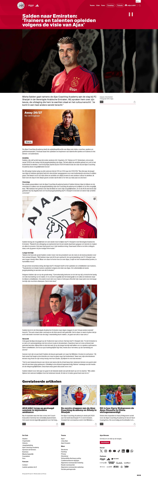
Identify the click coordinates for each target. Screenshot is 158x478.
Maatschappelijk (27, 454)
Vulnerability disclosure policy (71, 458)
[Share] (134, 102)
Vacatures (64, 450)
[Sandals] (119, 463)
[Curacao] (103, 463)
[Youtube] (114, 451)
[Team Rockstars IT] (127, 463)
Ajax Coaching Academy (30, 447)
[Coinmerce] (102, 467)
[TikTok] (118, 451)
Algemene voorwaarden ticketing (72, 463)
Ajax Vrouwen (65, 443)
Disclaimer (64, 456)
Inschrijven (105, 442)
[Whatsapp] (132, 451)
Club (98, 5)
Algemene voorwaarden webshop (72, 467)
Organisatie (26, 441)
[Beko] (127, 467)
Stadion (24, 439)
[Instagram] (105, 451)
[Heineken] (121, 467)
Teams (92, 5)
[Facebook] (110, 451)
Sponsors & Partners (29, 450)
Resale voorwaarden (68, 465)
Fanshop (110, 5)
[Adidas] (108, 459)
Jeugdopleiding (27, 445)
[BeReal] (127, 451)
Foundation (26, 456)
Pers (23, 458)
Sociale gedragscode (68, 469)
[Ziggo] (31, 5)
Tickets (120, 5)
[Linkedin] (123, 451)
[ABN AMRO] (115, 459)
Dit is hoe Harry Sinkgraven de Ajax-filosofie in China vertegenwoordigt (117, 410)
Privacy (63, 454)
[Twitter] (101, 451)
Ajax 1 (63, 439)
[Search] (140, 5)
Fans (103, 5)
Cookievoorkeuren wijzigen (70, 460)
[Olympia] (109, 467)
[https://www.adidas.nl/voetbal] (37, 5)
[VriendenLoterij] (111, 463)
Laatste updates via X (29, 467)
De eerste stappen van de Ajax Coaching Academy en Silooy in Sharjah (79, 410)
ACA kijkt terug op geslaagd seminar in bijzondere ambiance (38, 410)
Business (25, 452)
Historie (25, 443)
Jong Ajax (64, 441)
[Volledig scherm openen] (134, 90)
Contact (25, 465)
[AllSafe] (116, 467)
